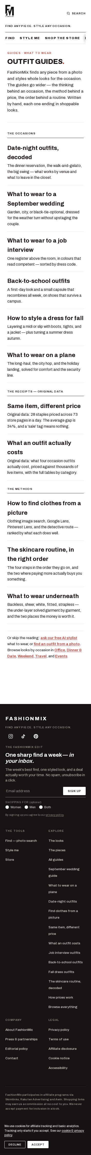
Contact (11, 1058)
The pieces (57, 850)
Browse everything (63, 1007)
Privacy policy (59, 1030)
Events (61, 656)
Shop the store (62, 38)
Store (9, 859)
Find (10, 38)
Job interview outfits (64, 953)
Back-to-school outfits (66, 962)
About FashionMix (19, 1030)
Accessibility (58, 1068)
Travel (41, 656)
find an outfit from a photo (57, 644)
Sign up (74, 791)
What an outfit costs (64, 943)
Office (59, 650)
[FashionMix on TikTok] (23, 736)
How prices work (61, 997)
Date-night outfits (63, 901)
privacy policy (55, 814)
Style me (30, 38)
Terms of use (59, 1039)
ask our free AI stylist (59, 638)
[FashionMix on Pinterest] (36, 736)
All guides (56, 859)
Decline (14, 1144)
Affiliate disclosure (63, 1049)
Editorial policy (16, 1049)
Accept (38, 1144)
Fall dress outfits (61, 972)
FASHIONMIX (26, 718)
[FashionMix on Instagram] (10, 736)
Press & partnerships (21, 1039)
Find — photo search (21, 840)
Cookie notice (59, 1058)
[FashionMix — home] (9, 11)
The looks (56, 840)
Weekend (25, 656)
